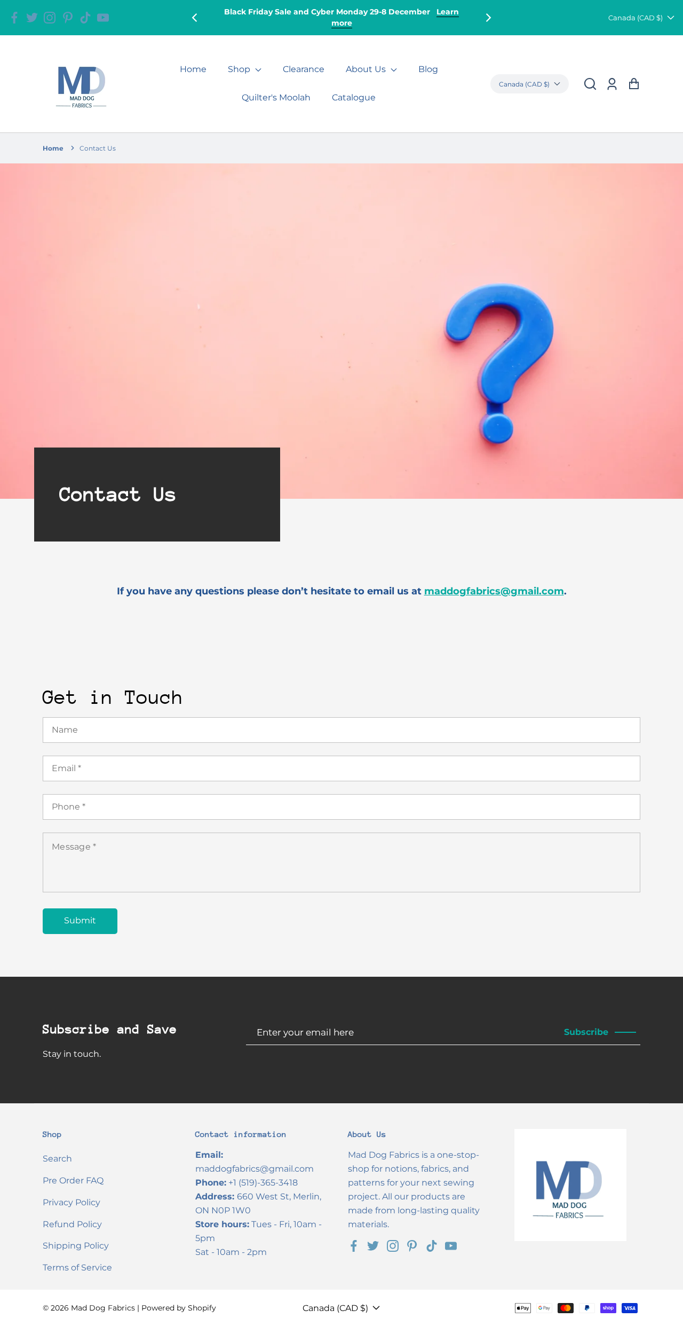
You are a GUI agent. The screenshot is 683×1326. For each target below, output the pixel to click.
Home (193, 69)
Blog (428, 69)
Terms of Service (77, 1267)
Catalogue (354, 97)
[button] (590, 84)
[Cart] (633, 84)
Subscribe (586, 1032)
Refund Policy (72, 1224)
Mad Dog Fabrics (103, 1308)
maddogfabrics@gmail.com (494, 591)
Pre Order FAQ (73, 1180)
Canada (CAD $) (635, 17)
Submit (80, 920)
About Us (367, 69)
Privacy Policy (71, 1202)
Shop (240, 69)
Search (57, 1159)
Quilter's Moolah (276, 97)
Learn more (402, 23)
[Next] (487, 17)
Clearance (303, 69)
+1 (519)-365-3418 (263, 1183)
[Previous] (195, 17)
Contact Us (98, 148)
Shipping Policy (76, 1246)
